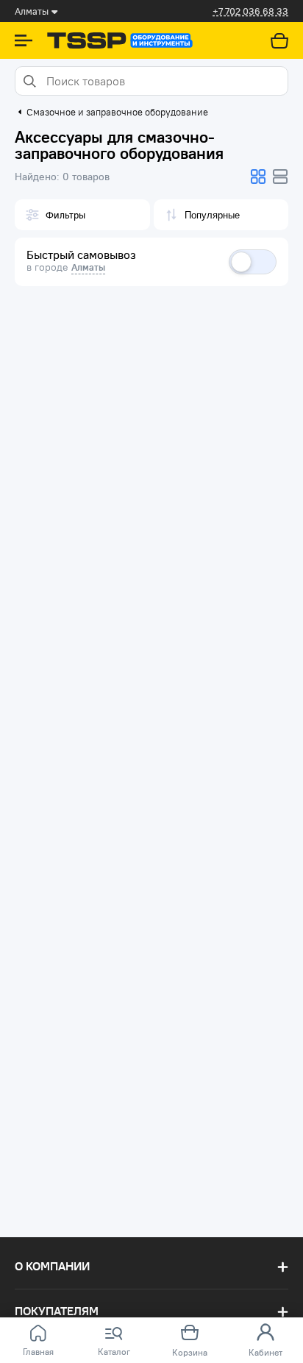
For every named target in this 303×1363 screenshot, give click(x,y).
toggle (253, 261)
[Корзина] (279, 40)
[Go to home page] (120, 40)
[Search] (28, 81)
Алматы (88, 267)
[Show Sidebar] (23, 40)
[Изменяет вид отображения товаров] (258, 176)
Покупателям (57, 1311)
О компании (52, 1266)
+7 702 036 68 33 (250, 11)
